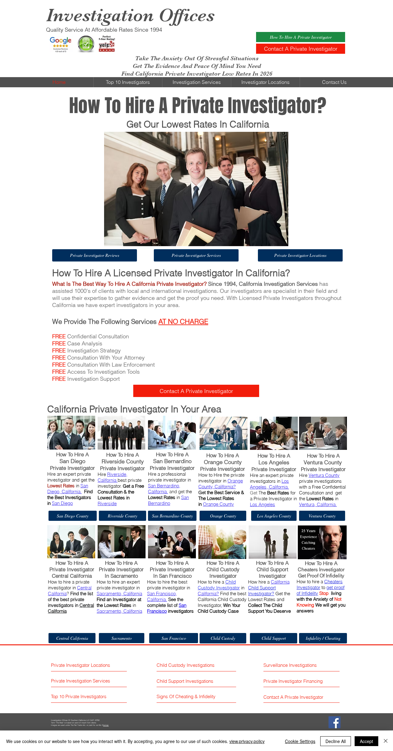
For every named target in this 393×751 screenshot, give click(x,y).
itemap (106, 725)
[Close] (385, 741)
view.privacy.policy (247, 741)
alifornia (109, 480)
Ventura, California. (318, 504)
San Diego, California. (67, 488)
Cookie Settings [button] (300, 741)
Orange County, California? (220, 484)
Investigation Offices (130, 15)
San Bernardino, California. (164, 488)
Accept (366, 741)
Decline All (335, 741)
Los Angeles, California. (269, 484)
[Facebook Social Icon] (334, 722)
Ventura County (324, 475)
